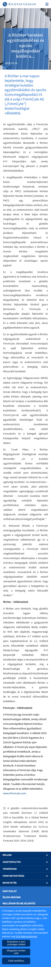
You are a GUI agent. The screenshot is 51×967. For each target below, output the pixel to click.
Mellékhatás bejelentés (19, 903)
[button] (45, 855)
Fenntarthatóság (13, 876)
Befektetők (10, 883)
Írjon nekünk (12, 897)
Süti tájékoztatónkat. (26, 936)
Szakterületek (12, 862)
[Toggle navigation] (46, 4)
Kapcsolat (10, 891)
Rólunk (7, 855)
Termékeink (10, 869)
